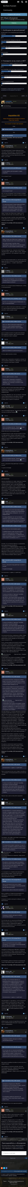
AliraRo (7, 907)
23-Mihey (7, 163)
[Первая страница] (2, 98)
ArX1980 (7, 406)
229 (2, 37)
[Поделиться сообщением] (25, 102)
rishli (6, 342)
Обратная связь (13, 1182)
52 (2, 79)
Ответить (14, 23)
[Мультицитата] (2, 143)
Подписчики (12, 1158)
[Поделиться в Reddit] (2, 1168)
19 (2, 85)
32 (2, 55)
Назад (4, 95)
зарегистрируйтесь (17, 88)
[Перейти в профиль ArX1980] (2, 406)
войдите (9, 88)
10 (26, 1158)
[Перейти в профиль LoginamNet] (2, 102)
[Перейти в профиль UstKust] (2, 183)
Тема (4, 1181)
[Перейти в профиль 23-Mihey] (2, 163)
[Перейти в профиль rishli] (2, 343)
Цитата (6, 142)
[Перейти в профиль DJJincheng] (2, 1017)
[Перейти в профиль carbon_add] (2, 972)
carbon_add (8, 971)
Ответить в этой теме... (10, 1153)
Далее (23, 95)
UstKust (7, 182)
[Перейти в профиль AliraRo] (2, 907)
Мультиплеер (21, 19)
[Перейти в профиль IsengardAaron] (2, 146)
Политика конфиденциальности (16, 1181)
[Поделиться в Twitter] (4, 1168)
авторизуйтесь (19, 1146)
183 (2, 66)
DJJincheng (8, 1016)
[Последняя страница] (26, 96)
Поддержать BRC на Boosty (14, 14)
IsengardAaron (9, 145)
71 (2, 49)
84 (2, 43)
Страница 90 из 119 (14, 1139)
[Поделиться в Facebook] (6, 1168)
